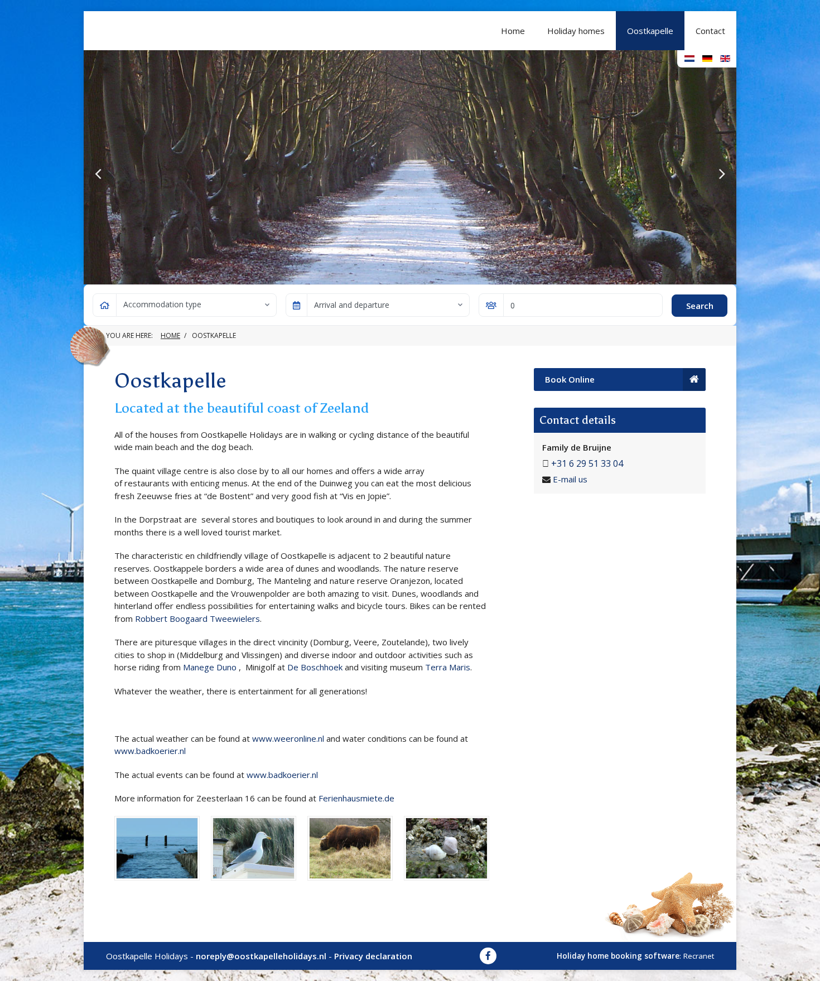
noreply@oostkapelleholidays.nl (261, 955)
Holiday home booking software (618, 956)
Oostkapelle (650, 30)
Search (699, 305)
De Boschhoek (315, 667)
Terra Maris (447, 667)
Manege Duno (210, 667)
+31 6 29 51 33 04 (587, 463)
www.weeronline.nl (289, 738)
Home (513, 30)
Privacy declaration (373, 955)
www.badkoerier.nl (150, 750)
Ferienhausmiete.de (356, 798)
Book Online (570, 379)
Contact (710, 30)
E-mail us (570, 479)
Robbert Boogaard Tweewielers (197, 618)
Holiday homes (576, 30)
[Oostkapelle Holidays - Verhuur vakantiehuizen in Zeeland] (198, 30)
